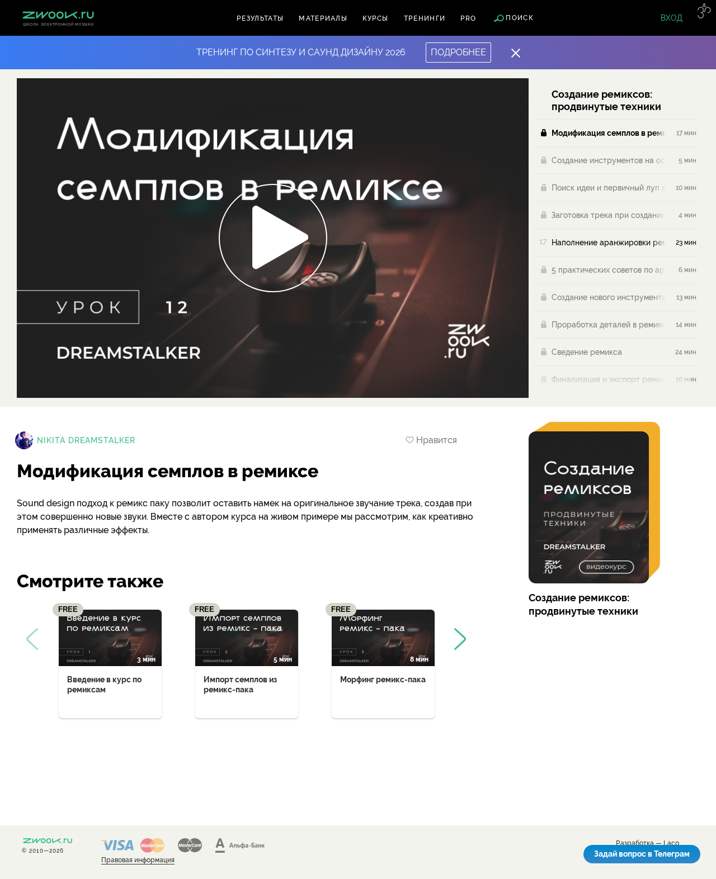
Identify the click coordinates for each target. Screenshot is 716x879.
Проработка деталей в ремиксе (609, 324)
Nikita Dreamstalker (86, 440)
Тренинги (425, 18)
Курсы (375, 18)
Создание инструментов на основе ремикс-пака (609, 160)
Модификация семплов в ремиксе (609, 133)
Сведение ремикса (587, 352)
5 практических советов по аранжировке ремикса (609, 269)
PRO (468, 18)
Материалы (323, 18)
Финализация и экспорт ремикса (609, 379)
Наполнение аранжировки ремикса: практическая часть (609, 242)
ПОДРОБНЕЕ (458, 52)
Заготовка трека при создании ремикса (609, 215)
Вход (671, 17)
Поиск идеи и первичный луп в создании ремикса (609, 187)
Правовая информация (138, 860)
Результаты (260, 18)
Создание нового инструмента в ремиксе (609, 297)
